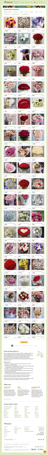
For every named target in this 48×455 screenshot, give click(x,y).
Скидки (15, 432)
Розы (5, 436)
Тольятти (36, 406)
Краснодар (16, 412)
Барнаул (5, 411)
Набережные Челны (17, 415)
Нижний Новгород (17, 417)
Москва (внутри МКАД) (8, 406)
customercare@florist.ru (40, 434)
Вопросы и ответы (17, 428)
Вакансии (26, 428)
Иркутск (15, 408)
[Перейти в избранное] (39, 2)
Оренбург (26, 409)
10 (29, 345)
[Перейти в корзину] (41, 2)
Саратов (26, 415)
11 (31, 345)
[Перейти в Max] (43, 439)
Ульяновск (37, 409)
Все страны (37, 417)
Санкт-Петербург (7, 408)
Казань (15, 409)
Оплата (15, 431)
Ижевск (15, 406)
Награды (5, 432)
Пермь (26, 411)
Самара (26, 414)
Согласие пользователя (24, 444)
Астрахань (6, 409)
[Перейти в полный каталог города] (8, 2)
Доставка (15, 429)
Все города (37, 415)
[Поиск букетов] (37, 2)
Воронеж (5, 415)
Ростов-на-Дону (27, 412)
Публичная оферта (16, 444)
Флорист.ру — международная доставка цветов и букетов (19, 449)
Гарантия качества (7, 431)
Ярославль (37, 414)
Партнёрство (27, 429)
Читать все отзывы (7, 398)
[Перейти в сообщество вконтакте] (39, 439)
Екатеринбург (6, 417)
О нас (5, 428)
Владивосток (6, 412)
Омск (25, 408)
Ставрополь (27, 417)
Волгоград (6, 414)
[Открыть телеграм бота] (41, 439)
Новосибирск (27, 406)
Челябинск (37, 412)
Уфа (35, 411)
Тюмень (36, 408)
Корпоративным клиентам (29, 431)
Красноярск (16, 414)
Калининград (16, 411)
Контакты (5, 429)
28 (35, 345)
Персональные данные (8, 444)
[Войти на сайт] (43, 2)
